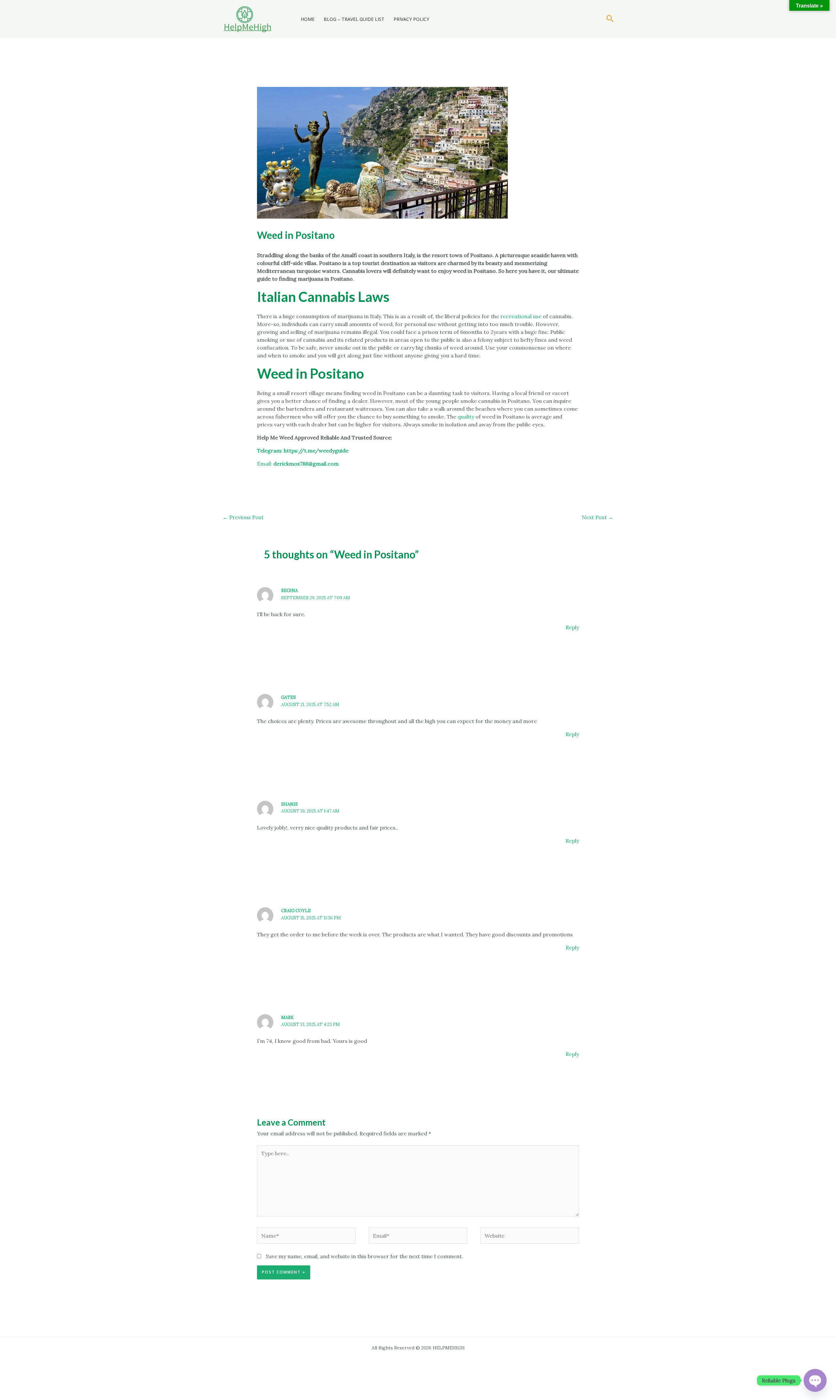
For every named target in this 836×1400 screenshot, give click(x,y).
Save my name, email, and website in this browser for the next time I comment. (364, 1256)
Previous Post (243, 517)
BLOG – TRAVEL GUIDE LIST (354, 19)
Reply (572, 627)
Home (307, 19)
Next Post (597, 517)
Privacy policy (411, 19)
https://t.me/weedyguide (316, 450)
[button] (610, 19)
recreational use (521, 316)
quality (466, 416)
